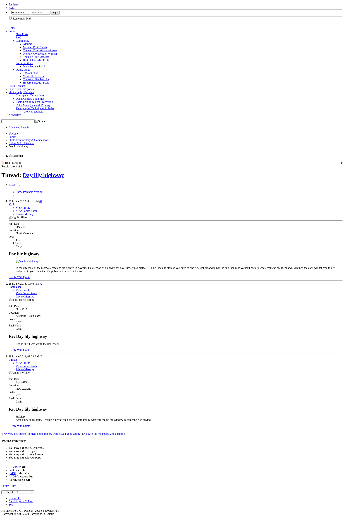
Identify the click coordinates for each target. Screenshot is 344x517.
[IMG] (12, 473)
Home (12, 27)
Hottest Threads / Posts (36, 60)
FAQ (19, 37)
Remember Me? (21, 18)
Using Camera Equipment (30, 98)
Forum (12, 31)
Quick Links (23, 69)
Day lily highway (43, 175)
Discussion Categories (21, 89)
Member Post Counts (35, 47)
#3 (41, 356)
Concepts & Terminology (30, 95)
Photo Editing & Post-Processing (34, 101)
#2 (40, 283)
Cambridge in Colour (21, 501)
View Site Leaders (33, 76)
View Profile (23, 207)
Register (13, 4)
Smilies (13, 470)
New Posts (22, 34)
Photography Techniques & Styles (35, 108)
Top (11, 504)
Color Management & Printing (33, 105)
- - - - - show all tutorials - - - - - (33, 111)
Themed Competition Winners (40, 50)
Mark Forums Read (34, 66)
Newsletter (15, 114)
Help (11, 7)
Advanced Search (19, 127)
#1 (40, 201)
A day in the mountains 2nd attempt (103, 433)
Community (22, 40)
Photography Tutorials (21, 92)
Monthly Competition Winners (40, 53)
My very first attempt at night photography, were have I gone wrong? (43, 433)
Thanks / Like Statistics (36, 56)
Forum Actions (24, 63)
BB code (14, 466)
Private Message (25, 214)
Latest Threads (17, 85)
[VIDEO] (14, 476)
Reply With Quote (19, 277)
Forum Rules (8, 485)
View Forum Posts (26, 210)
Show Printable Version (29, 191)
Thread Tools (14, 185)
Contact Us (15, 498)
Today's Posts (30, 72)
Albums (27, 43)
